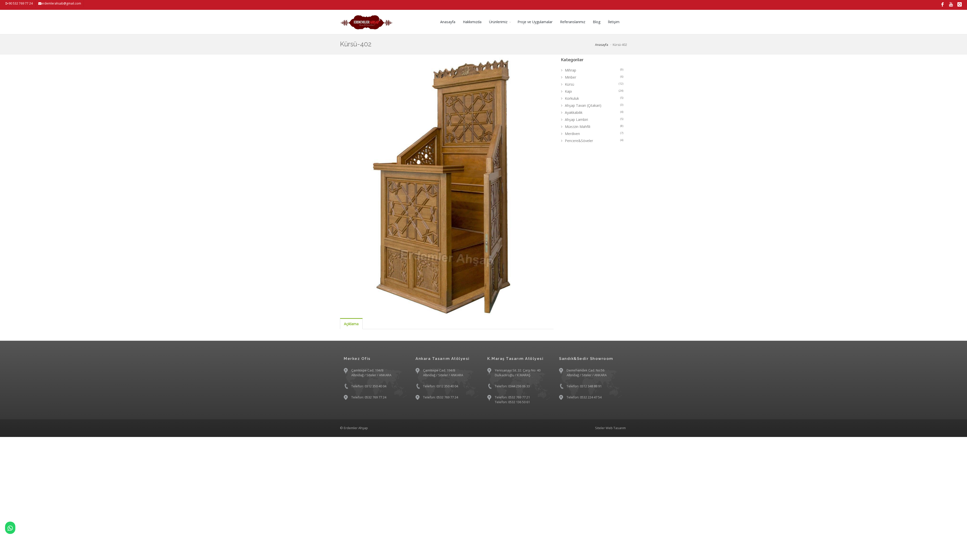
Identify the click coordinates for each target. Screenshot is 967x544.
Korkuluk (594, 98)
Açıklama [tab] (351, 323)
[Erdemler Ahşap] (10, 528)
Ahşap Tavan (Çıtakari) (594, 105)
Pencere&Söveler (594, 140)
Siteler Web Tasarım (610, 428)
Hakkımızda (472, 21)
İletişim (613, 21)
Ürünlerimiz (498, 21)
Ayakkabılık (594, 112)
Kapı (594, 91)
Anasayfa (447, 21)
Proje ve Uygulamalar (534, 21)
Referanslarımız (572, 21)
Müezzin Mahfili (594, 126)
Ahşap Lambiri (594, 119)
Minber (594, 77)
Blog (596, 21)
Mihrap (594, 70)
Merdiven (594, 133)
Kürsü (594, 84)
